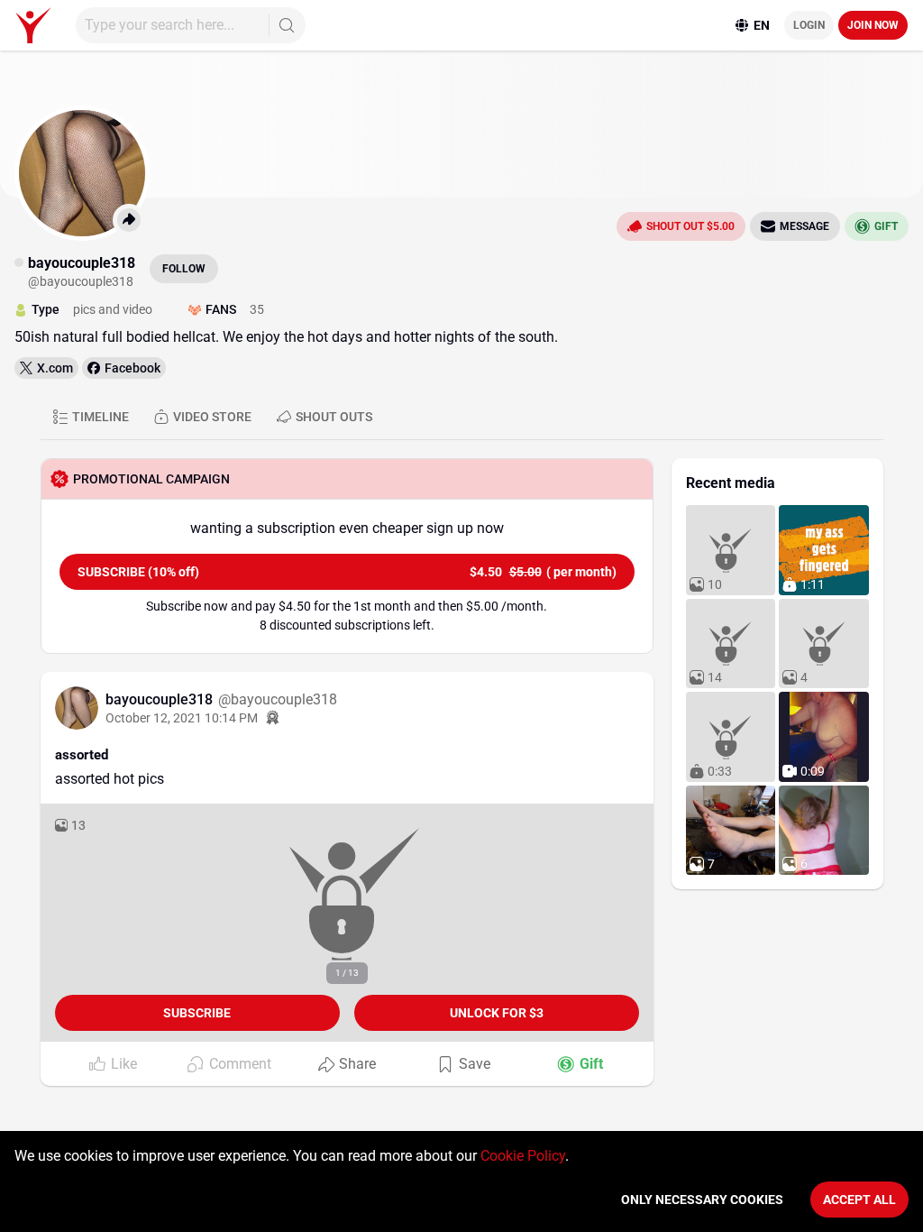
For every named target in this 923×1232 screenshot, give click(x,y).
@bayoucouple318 (277, 699)
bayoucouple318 (160, 699)
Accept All (859, 1199)
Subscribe (197, 1013)
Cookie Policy (522, 1155)
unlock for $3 (497, 1013)
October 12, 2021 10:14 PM (181, 718)
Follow (184, 268)
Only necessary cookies (702, 1199)
